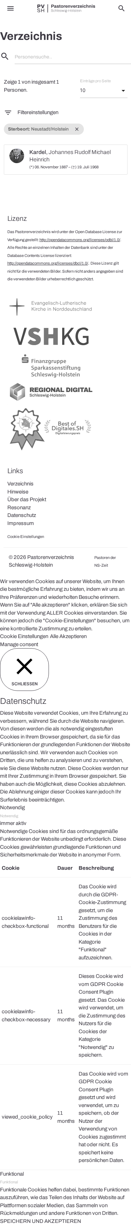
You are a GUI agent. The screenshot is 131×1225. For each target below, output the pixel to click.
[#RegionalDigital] (51, 400)
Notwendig (9, 816)
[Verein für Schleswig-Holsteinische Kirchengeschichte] (51, 348)
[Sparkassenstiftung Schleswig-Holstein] (51, 377)
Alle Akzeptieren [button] (68, 636)
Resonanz (19, 507)
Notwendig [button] (12, 807)
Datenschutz (21, 515)
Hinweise (17, 492)
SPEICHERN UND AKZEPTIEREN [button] (40, 1221)
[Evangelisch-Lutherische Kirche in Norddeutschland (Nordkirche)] (51, 319)
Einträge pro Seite (95, 81)
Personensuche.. (33, 56)
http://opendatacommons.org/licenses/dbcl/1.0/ (47, 263)
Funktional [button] (12, 1174)
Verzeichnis (20, 483)
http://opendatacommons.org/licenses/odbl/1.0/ (79, 240)
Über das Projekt (26, 499)
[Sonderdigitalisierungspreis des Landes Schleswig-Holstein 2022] (51, 451)
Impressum (20, 523)
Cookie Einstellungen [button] (24, 636)
